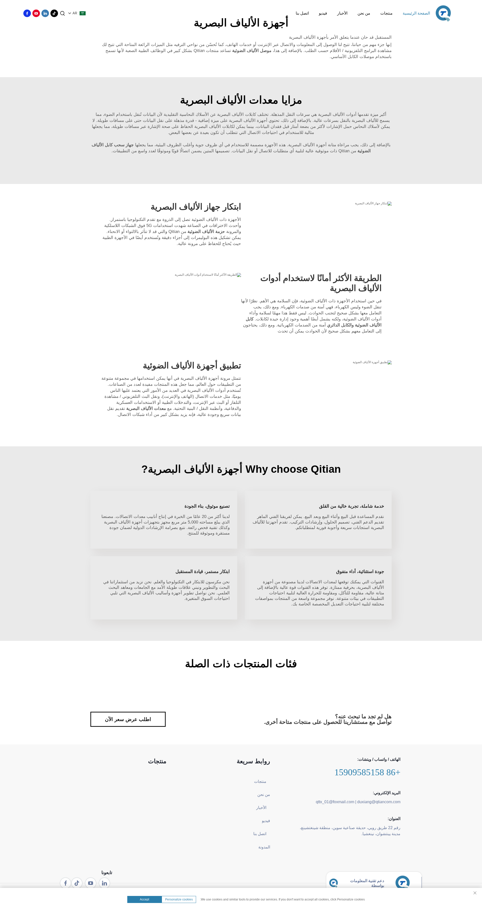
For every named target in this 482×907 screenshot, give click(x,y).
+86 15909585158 (367, 772)
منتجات (386, 13)
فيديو (323, 13)
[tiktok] (54, 13)
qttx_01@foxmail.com (335, 802)
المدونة (264, 847)
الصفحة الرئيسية (416, 13)
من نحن (363, 13)
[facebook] (27, 13)
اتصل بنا (302, 13)
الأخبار (342, 13)
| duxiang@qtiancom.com (377, 802)
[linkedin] (45, 13)
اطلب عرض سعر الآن (128, 719)
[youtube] (36, 13)
